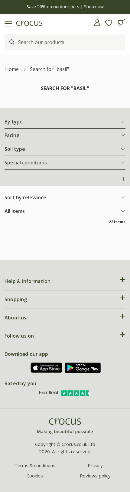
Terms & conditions (35, 465)
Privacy (95, 465)
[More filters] (123, 179)
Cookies (35, 476)
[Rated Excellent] (76, 392)
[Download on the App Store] (46, 367)
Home (12, 69)
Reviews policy (95, 476)
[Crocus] (65, 426)
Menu (7, 22)
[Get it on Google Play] (82, 367)
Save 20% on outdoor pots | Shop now (65, 6)
